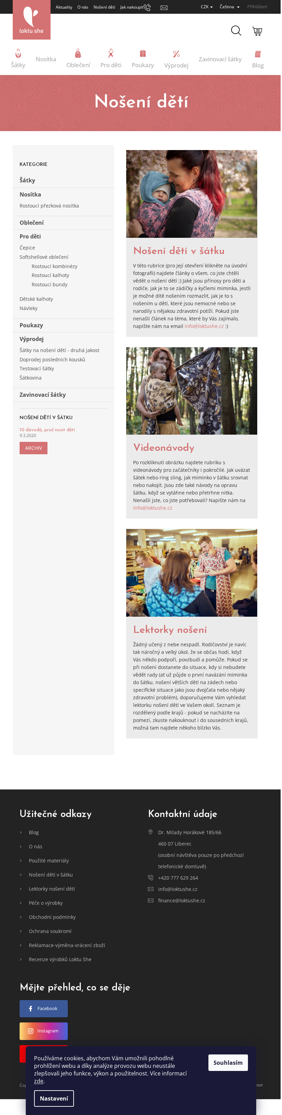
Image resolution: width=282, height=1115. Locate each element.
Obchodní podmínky (52, 917)
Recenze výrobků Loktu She (60, 959)
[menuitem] (18, 59)
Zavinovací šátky (43, 395)
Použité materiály (49, 860)
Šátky (27, 180)
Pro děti (30, 236)
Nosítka (30, 194)
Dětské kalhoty (36, 299)
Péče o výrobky (46, 903)
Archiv (33, 448)
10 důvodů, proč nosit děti (47, 430)
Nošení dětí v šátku (179, 251)
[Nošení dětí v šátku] (192, 194)
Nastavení (54, 1098)
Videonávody (163, 448)
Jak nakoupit (131, 7)
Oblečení (32, 222)
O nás (82, 7)
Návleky (28, 308)
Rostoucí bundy (49, 284)
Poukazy (31, 325)
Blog (34, 832)
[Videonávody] (192, 391)
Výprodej (32, 339)
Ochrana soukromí (50, 931)
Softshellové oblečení (44, 257)
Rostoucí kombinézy (54, 266)
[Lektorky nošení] (192, 573)
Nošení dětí (104, 7)
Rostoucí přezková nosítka (49, 205)
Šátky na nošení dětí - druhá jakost (59, 350)
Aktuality (64, 7)
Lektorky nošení (170, 630)
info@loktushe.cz (204, 326)
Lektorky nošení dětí (52, 888)
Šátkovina (31, 377)
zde (38, 1081)
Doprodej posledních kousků (52, 359)
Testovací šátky (37, 368)
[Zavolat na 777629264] (152, 7)
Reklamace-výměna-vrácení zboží (67, 945)
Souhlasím (228, 1062)
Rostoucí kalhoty (50, 275)
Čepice (27, 247)
